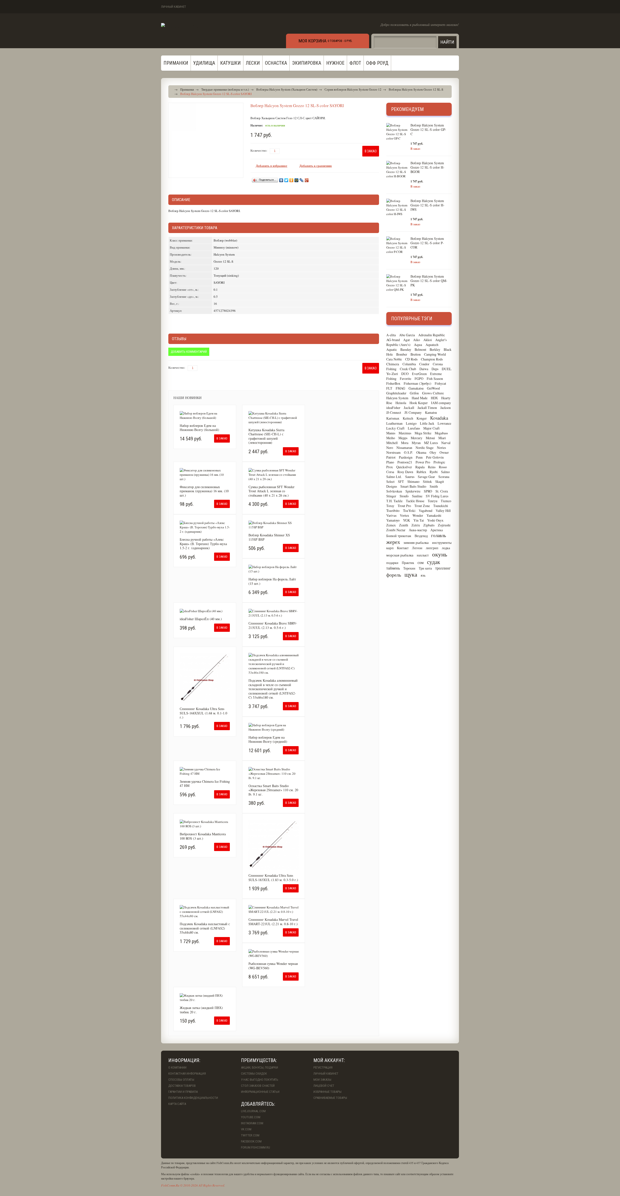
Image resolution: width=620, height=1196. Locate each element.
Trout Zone (422, 505)
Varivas (391, 515)
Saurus (409, 476)
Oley (433, 452)
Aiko (416, 339)
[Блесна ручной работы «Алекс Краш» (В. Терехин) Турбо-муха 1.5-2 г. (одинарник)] (205, 527)
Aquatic (391, 349)
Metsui (430, 438)
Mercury (416, 438)
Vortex (404, 515)
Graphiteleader (396, 393)
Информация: (184, 1060)
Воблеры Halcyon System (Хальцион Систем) (286, 89)
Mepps (402, 438)
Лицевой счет (323, 1085)
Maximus (405, 433)
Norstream (393, 452)
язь (423, 575)
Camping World (435, 354)
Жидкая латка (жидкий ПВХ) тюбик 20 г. (201, 1009)
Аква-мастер (418, 530)
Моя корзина (312, 41)
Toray (390, 505)
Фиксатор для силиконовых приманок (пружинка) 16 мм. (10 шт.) (204, 491)
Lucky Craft (395, 428)
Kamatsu (431, 412)
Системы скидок (254, 1073)
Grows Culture (433, 393)
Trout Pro (404, 505)
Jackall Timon (427, 407)
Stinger (391, 496)
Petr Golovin (435, 457)
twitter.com (250, 1135)
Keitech (408, 418)
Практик (408, 562)
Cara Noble (394, 359)
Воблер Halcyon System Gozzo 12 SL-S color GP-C (428, 129)
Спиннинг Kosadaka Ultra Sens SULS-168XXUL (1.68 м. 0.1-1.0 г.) (203, 712)
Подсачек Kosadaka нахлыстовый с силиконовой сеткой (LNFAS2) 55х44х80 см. (205, 928)
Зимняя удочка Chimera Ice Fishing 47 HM (205, 783)
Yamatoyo (393, 520)
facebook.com (251, 1141)
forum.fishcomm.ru (255, 1147)
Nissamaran (404, 447)
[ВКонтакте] (281, 180)
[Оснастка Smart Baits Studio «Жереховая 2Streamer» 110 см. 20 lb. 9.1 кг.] (273, 773)
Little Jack (427, 423)
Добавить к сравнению (315, 165)
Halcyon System (397, 398)
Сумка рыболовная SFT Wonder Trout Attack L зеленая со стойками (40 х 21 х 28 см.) (271, 491)
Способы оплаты (181, 1079)
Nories (441, 447)
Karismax (392, 418)
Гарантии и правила (183, 1092)
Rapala (420, 467)
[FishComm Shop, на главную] (182, 26)
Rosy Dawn (405, 471)
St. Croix (441, 491)
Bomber (401, 354)
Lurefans (414, 428)
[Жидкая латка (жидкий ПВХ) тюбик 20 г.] (205, 997)
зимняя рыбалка (416, 542)
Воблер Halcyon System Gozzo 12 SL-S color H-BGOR (427, 167)
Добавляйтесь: (258, 1104)
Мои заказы (322, 1079)
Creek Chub (408, 369)
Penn (419, 457)
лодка (446, 548)
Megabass (441, 433)
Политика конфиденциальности (193, 1098)
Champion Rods (432, 359)
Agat (406, 339)
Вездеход (421, 535)
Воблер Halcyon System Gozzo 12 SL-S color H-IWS (427, 205)
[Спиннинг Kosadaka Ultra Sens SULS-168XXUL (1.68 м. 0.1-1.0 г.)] (205, 678)
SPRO (428, 491)
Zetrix (415, 525)
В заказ (415, 149)
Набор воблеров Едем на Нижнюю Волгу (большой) (199, 427)
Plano (390, 462)
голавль (438, 535)
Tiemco (446, 501)
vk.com (246, 1129)
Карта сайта (177, 1104)
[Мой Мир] (296, 180)
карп (390, 547)
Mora (404, 442)
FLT (389, 388)
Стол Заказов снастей (258, 1085)
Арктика (436, 530)
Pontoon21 (404, 462)
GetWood (433, 388)
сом (421, 562)
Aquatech (432, 344)
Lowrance (444, 423)
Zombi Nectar (395, 530)
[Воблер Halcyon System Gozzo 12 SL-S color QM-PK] (397, 283)
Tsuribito (393, 510)
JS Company (413, 412)
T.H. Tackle (394, 501)
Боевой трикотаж (398, 535)
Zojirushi (444, 525)
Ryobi (434, 471)
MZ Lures (431, 442)
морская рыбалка (399, 555)
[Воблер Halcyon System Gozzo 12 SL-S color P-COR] (397, 245)
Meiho (390, 438)
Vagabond (425, 510)
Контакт (403, 548)
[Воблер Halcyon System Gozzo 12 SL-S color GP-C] (397, 132)
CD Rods (411, 359)
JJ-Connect (393, 412)
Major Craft (431, 428)
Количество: (258, 150)
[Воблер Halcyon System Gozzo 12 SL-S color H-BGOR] (397, 169)
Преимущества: (259, 1060)
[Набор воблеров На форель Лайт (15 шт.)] (273, 569)
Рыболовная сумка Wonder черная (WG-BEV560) (273, 965)
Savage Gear (426, 476)
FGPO (419, 378)
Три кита (425, 568)
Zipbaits (428, 525)
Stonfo (404, 496)
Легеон (417, 548)
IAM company (441, 402)
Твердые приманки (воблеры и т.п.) (225, 89)
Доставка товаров (182, 1085)
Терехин (409, 568)
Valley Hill (443, 510)
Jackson (445, 407)
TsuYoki (409, 510)
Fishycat (440, 383)
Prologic (439, 462)
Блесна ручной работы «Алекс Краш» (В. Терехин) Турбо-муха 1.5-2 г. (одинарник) (203, 543)
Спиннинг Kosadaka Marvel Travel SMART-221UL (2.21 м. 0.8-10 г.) (273, 921)
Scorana (443, 476)
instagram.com (252, 1123)
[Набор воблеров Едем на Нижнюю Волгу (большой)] (205, 415)
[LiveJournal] (301, 180)
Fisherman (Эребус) (417, 383)
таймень (393, 568)
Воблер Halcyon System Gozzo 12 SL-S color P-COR (427, 243)
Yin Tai (418, 520)
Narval (445, 442)
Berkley (435, 349)
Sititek (427, 481)
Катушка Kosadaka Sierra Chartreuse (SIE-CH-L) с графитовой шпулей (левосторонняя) (266, 436)
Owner (444, 452)
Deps (435, 369)
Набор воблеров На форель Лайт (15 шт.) (272, 581)
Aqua (418, 344)
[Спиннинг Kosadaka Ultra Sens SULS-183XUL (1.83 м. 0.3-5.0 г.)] (273, 845)
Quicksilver (404, 467)
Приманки (187, 89)
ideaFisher (393, 407)
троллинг (443, 568)
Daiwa (423, 369)
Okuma (421, 452)
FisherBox (393, 383)
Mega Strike (423, 433)
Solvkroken (394, 491)
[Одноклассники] (291, 180)
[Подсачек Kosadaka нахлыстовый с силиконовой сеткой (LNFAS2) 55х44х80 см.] (205, 911)
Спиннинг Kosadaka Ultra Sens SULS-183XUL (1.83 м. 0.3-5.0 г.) (273, 877)
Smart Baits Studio (413, 486)
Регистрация (323, 1067)
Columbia (409, 364)
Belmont (420, 349)
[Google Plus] (306, 180)
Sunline (417, 496)
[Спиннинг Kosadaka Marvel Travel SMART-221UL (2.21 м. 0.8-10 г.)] (273, 909)
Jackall (409, 407)
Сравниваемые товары (330, 1098)
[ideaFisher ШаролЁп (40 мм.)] (205, 611)
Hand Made (419, 398)
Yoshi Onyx (435, 520)
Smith (434, 486)
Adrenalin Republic (431, 335)
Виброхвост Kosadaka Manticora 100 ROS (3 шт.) (203, 836)
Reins (431, 467)
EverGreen (419, 373)
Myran (416, 442)
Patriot (390, 457)
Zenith (403, 525)
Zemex (391, 525)
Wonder (417, 515)
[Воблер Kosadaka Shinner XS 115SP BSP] (273, 525)
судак (433, 561)
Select (390, 481)
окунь (439, 554)
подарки (392, 562)
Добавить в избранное (271, 165)
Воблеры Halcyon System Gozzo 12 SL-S (416, 89)
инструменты (441, 542)
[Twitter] (286, 180)
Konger (422, 418)
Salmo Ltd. (394, 476)
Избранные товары (327, 1092)
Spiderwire (412, 491)
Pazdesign (405, 457)
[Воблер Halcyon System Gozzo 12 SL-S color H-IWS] (397, 207)
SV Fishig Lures (437, 496)
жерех (393, 541)
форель (393, 574)
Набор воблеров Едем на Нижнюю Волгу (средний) (267, 739)
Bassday (405, 349)
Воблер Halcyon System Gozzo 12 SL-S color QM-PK (429, 280)
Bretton (416, 354)
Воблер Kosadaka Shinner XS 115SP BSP (269, 537)
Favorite (405, 378)
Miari (442, 438)
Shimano (413, 481)
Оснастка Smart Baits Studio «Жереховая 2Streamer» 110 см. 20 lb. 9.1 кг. (273, 790)
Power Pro (423, 462)
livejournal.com (253, 1111)
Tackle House (415, 501)
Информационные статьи (260, 1092)
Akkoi (427, 339)
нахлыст (423, 555)
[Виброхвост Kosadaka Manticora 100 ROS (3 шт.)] (205, 824)
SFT (401, 481)
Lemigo (411, 423)
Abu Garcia (407, 335)
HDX (434, 398)
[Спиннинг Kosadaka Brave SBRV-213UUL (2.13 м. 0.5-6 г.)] (273, 613)
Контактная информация (187, 1073)
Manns (390, 433)
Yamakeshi (433, 515)
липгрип (432, 548)
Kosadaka (439, 418)
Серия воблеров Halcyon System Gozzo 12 (353, 89)
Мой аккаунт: (329, 1060)
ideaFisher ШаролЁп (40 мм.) (201, 619)
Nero (389, 447)
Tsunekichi (440, 505)
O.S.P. (408, 452)
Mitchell (392, 442)
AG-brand (393, 339)
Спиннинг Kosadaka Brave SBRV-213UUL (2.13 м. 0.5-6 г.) (272, 625)
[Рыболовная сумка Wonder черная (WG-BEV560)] (273, 953)
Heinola (400, 402)
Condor (424, 364)
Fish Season (435, 378)
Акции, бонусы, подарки (259, 1067)
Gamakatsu (416, 388)
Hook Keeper (419, 402)
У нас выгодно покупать (259, 1079)
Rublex (421, 471)
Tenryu (432, 501)
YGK (406, 520)
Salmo (445, 471)
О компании (177, 1067)
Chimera (392, 363)
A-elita (391, 335)
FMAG (400, 388)
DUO (405, 373)
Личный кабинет (173, 6)
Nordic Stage (425, 447)
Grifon (414, 393)
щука (410, 574)
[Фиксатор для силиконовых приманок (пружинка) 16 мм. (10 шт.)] (205, 474)
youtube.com (250, 1117)
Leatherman (394, 423)
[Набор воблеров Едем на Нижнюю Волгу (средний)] (273, 727)
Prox (389, 467)
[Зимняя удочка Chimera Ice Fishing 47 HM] (205, 771)
